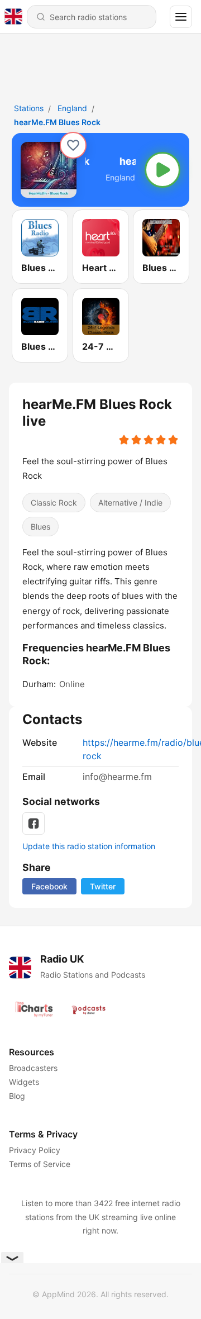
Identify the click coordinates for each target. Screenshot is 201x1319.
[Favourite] (73, 145)
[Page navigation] (181, 17)
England (72, 108)
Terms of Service (39, 1164)
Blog (17, 1096)
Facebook (49, 886)
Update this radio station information (88, 846)
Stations (29, 108)
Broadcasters (33, 1068)
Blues (40, 526)
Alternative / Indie (130, 502)
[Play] (162, 170)
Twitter (103, 886)
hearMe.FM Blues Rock (57, 122)
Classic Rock (54, 502)
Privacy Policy (34, 1150)
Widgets (24, 1082)
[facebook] (33, 823)
